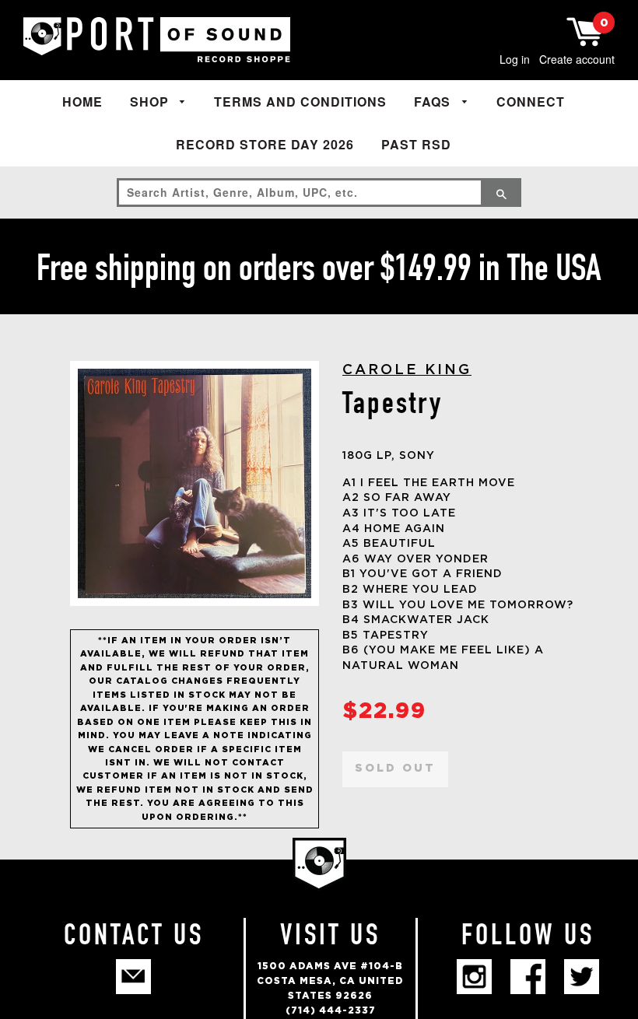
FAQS (434, 101)
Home (82, 101)
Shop (151, 101)
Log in (515, 59)
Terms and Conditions (300, 101)
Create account (577, 59)
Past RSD (416, 144)
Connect (530, 101)
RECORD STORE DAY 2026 (265, 144)
